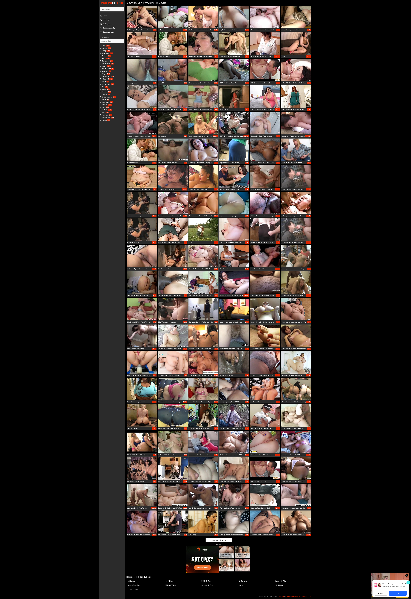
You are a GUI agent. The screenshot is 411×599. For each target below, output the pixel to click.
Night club (106, 71)
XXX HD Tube (206, 581)
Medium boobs (107, 76)
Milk (104, 87)
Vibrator (105, 94)
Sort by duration (108, 32)
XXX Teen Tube (132, 589)
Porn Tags (106, 20)
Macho (105, 99)
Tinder (104, 81)
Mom (105, 107)
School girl (107, 79)
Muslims (105, 56)
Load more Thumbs (219, 540)
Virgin (105, 45)
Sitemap (281, 596)
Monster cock (107, 69)
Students (106, 110)
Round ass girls (108, 97)
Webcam (106, 105)
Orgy (105, 112)
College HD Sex (207, 585)
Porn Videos (169, 581)
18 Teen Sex (242, 581)
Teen (105, 58)
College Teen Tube (133, 585)
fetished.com (131, 581)
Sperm (105, 89)
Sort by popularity (109, 28)
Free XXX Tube (280, 581)
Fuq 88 (240, 585)
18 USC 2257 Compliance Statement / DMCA (298, 596)
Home (105, 16)
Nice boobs (106, 61)
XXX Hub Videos (170, 585)
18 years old (107, 84)
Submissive (106, 102)
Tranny (105, 66)
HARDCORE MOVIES (112, 3)
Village (105, 74)
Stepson (106, 92)
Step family (107, 53)
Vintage (105, 120)
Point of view (107, 117)
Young (105, 51)
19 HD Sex (279, 585)
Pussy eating (107, 63)
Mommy (106, 48)
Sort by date (107, 24)
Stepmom (106, 115)
